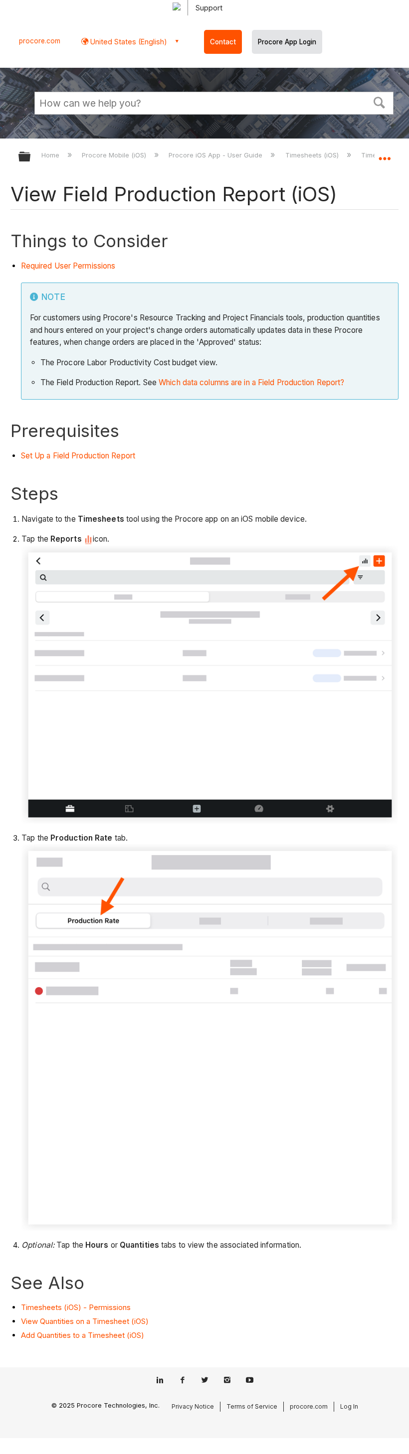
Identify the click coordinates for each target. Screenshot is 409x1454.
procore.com (39, 41)
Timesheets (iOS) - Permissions (76, 1307)
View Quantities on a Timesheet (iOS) (85, 1321)
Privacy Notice (193, 1406)
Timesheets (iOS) (312, 155)
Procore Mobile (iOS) (115, 155)
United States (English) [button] (127, 41)
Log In (349, 1406)
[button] (380, 102)
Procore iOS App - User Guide (216, 155)
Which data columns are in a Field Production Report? (251, 382)
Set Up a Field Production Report (78, 455)
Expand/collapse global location (385, 153)
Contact (223, 42)
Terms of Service (251, 1406)
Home (51, 155)
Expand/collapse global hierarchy (30, 157)
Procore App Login (287, 42)
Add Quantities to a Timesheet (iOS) (82, 1335)
